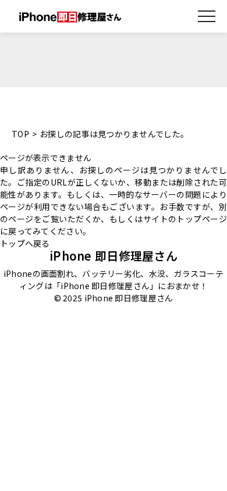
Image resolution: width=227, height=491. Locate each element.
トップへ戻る (25, 243)
